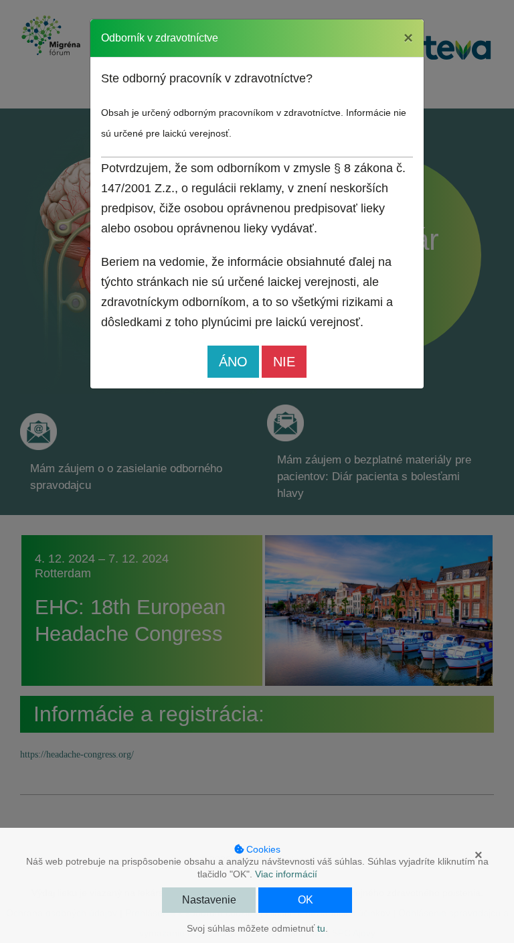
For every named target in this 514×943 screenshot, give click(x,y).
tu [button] (321, 928)
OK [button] (305, 899)
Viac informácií (286, 874)
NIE (284, 361)
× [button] (479, 855)
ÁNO (233, 361)
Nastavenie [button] (209, 899)
